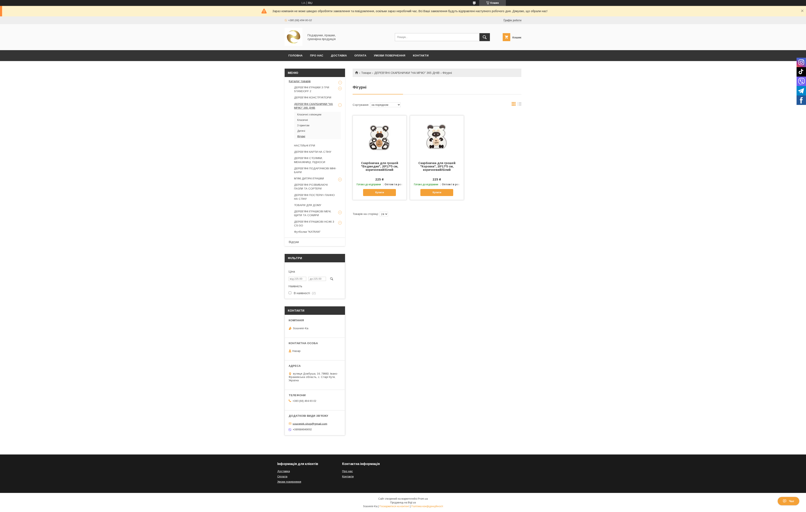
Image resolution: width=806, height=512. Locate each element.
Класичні (302, 120)
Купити (379, 192)
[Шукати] (484, 37)
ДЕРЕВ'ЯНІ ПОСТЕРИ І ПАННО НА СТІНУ (314, 196)
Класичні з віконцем (309, 114)
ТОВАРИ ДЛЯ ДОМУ (307, 205)
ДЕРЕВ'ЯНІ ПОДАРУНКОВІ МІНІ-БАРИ (315, 170)
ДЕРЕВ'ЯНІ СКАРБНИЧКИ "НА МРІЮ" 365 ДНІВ (407, 72)
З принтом (303, 125)
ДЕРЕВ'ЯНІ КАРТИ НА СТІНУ (312, 151)
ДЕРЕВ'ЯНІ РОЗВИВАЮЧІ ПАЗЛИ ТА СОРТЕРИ (311, 186)
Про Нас (316, 55)
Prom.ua (423, 498)
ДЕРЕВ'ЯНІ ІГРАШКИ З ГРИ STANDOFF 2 (311, 89)
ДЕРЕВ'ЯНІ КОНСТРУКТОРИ (312, 97)
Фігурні (301, 136)
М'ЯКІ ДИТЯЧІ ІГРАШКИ (309, 178)
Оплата (360, 55)
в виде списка (519, 105)
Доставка (339, 55)
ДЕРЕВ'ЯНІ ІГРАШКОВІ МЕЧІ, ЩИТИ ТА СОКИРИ (312, 213)
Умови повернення (389, 55)
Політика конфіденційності (427, 506)
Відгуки (294, 242)
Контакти (421, 55)
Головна (295, 55)
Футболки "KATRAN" (307, 231)
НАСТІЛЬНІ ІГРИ (304, 145)
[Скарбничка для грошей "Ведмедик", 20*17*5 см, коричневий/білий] (379, 137)
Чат (791, 501)
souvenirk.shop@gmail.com (310, 423)
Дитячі (301, 130)
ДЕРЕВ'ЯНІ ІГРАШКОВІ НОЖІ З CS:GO (314, 223)
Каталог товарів (300, 81)
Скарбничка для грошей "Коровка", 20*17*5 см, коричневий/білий (436, 166)
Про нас (347, 471)
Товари (366, 72)
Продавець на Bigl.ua (403, 502)
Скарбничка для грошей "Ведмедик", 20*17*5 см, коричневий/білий (379, 166)
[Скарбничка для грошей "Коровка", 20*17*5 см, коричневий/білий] (437, 137)
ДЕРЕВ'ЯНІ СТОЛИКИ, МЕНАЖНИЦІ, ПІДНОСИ (309, 160)
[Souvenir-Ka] (293, 44)
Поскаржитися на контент (394, 506)
